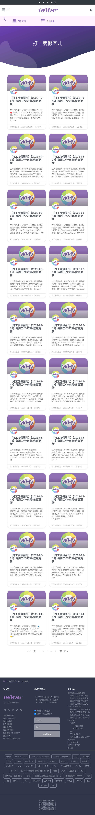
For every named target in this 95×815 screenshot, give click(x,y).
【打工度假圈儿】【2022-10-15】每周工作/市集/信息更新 (68, 101)
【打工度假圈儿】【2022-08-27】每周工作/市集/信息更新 (68, 159)
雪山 (53, 785)
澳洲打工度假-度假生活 (79, 698)
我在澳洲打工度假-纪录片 (80, 737)
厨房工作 (41, 761)
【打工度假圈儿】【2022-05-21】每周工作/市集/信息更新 (26, 558)
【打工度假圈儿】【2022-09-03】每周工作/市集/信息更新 (26, 159)
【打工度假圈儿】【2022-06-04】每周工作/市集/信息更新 (26, 499)
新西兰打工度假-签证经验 (80, 718)
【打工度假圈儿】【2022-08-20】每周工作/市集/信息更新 (26, 216)
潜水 (82, 771)
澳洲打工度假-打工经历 (79, 696)
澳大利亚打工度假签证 (76, 693)
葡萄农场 (36, 781)
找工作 (78, 766)
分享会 (72, 723)
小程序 (84, 761)
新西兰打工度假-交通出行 (80, 715)
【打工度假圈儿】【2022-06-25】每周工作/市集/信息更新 (68, 384)
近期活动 (71, 740)
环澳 (88, 776)
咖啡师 (63, 761)
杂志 (72, 731)
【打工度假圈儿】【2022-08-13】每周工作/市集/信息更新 (68, 216)
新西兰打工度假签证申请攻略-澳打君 (35, 771)
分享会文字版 (78, 726)
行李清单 (58, 781)
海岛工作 (72, 771)
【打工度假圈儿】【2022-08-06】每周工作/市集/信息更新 (26, 272)
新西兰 (13, 771)
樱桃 (55, 771)
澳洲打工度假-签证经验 (79, 704)
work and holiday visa (40, 756)
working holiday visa (61, 756)
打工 (54, 766)
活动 (63, 771)
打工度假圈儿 (73, 742)
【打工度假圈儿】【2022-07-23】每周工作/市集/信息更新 (26, 328)
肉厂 (26, 781)
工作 (19, 766)
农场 (9, 761)
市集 (38, 766)
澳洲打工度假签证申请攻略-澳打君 (48, 776)
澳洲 (28, 776)
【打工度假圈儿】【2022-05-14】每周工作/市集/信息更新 (68, 558)
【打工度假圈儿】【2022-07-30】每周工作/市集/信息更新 (68, 272)
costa (8, 756)
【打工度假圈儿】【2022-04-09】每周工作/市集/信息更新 (26, 617)
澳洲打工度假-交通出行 (79, 701)
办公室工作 (29, 761)
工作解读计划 (75, 734)
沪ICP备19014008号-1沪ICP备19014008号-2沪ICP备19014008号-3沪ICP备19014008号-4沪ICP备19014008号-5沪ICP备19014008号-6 (47, 805)
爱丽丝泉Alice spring (74, 776)
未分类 (70, 748)
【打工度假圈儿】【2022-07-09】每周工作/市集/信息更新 (26, 384)
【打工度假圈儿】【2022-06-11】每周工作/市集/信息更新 (68, 440)
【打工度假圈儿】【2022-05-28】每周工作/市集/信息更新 (68, 499)
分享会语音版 (78, 729)
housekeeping (21, 756)
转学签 (69, 781)
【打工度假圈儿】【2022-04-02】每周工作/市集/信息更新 (68, 617)
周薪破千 (53, 761)
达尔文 (79, 781)
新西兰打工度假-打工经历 (80, 709)
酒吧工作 (43, 785)
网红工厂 (16, 781)
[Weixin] (51, 2)
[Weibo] (47, 2)
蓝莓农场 (47, 781)
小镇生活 (9, 766)
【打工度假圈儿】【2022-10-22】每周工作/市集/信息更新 (26, 101)
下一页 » (63, 651)
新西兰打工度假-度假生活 (80, 712)
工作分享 (29, 766)
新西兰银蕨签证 (74, 745)
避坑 (88, 781)
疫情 (7, 781)
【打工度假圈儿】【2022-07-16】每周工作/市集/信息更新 (68, 328)
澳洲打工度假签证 (43, 710)
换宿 (87, 766)
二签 (75, 756)
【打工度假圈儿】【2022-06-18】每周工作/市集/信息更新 (26, 440)
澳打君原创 (72, 720)
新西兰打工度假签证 (44, 714)
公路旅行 (85, 756)
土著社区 (74, 761)
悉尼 (46, 766)
